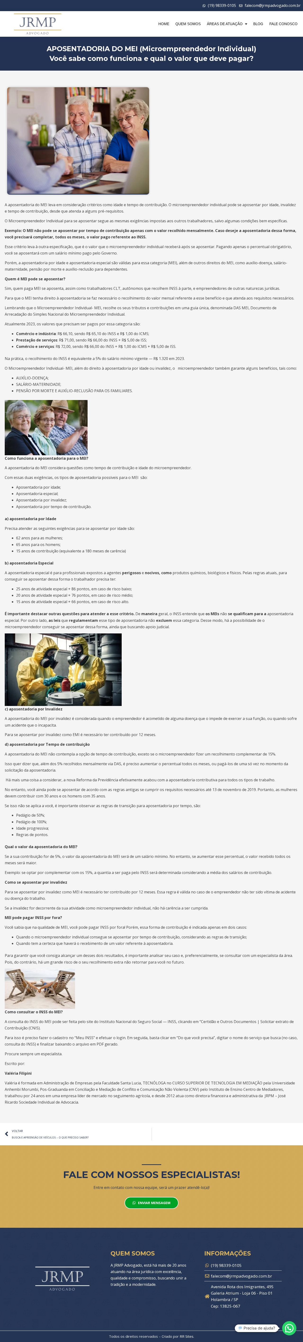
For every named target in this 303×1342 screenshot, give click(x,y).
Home (163, 24)
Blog (258, 24)
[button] (289, 1328)
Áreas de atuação (225, 24)
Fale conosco (283, 24)
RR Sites (186, 1336)
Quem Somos (188, 24)
